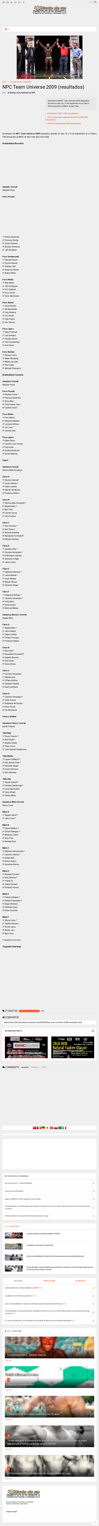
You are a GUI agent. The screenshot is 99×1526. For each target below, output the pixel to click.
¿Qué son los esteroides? (20, 1384)
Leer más (8, 1360)
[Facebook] (23, 2)
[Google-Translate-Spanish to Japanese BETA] (47, 1129)
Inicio (4, 82)
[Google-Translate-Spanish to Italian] (64, 1129)
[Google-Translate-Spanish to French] (39, 1129)
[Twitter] (3, 2)
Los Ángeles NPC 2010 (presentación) (24, 1053)
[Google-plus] (19, 2)
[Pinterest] (8, 2)
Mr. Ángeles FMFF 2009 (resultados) (62, 113)
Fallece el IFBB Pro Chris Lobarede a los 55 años (33, 1414)
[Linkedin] (11, 2)
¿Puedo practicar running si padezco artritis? (43, 1234)
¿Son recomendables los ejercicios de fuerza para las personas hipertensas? (55, 1256)
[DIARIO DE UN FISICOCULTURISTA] (49, 13)
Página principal (11, 1511)
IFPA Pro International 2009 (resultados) (64, 123)
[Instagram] (15, 2)
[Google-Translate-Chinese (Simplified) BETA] (35, 1129)
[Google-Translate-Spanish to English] (52, 1129)
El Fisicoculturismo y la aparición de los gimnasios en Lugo (38, 1473)
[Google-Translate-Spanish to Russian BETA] (56, 1129)
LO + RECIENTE (12, 1226)
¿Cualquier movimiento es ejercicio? (40, 1245)
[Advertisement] (49, 20)
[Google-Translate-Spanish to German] (43, 1129)
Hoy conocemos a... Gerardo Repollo (26, 1355)
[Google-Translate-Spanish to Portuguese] (60, 1129)
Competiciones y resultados (20, 82)
